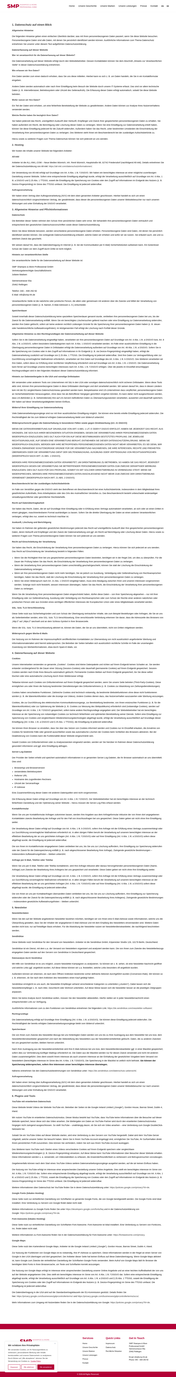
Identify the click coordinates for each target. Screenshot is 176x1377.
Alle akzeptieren (46, 1367)
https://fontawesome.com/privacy (129, 1235)
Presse (143, 6)
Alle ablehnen (29, 1367)
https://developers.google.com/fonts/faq (84, 1209)
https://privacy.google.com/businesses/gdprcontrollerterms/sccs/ (108, 1296)
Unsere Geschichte (87, 6)
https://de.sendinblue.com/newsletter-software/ (130, 1008)
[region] (31, 1356)
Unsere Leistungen (128, 6)
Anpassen (14, 1367)
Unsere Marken (107, 6)
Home (72, 6)
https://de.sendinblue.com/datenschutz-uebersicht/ (112, 1071)
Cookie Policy (36, 1361)
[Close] (55, 1343)
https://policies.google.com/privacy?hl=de (129, 1187)
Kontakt (154, 6)
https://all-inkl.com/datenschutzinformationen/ (70, 166)
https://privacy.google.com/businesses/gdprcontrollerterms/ (45, 1296)
